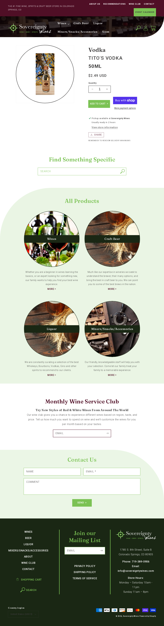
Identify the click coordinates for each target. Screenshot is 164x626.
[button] (138, 28)
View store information (105, 127)
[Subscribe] (107, 433)
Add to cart (98, 103)
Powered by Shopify (147, 616)
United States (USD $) (21, 614)
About (28, 556)
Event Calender (144, 12)
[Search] (122, 171)
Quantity (92, 83)
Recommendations (114, 4)
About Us (94, 4)
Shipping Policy (85, 572)
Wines (28, 531)
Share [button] (98, 134)
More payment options (125, 108)
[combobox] (82, 171)
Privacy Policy (84, 566)
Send (80, 502)
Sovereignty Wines (131, 616)
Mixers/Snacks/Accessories (28, 550)
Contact (149, 4)
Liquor (28, 544)
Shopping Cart (31, 579)
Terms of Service (85, 578)
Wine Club (135, 4)
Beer (28, 538)
